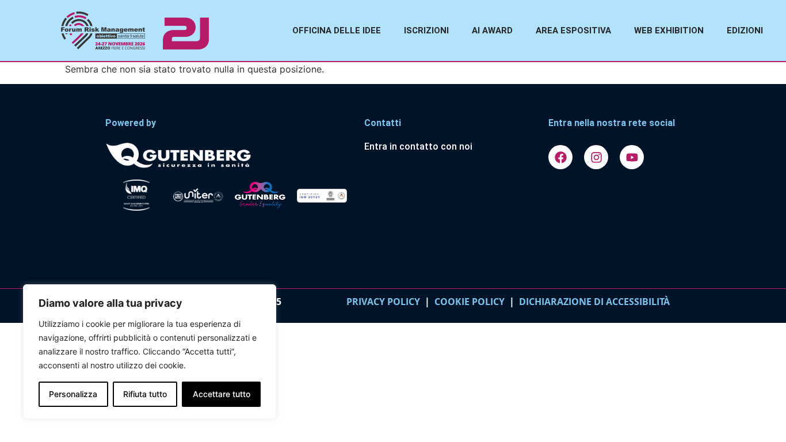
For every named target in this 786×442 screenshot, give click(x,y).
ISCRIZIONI (426, 30)
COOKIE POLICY (469, 301)
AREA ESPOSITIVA (573, 30)
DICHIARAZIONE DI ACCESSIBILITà (592, 301)
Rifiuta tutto (145, 394)
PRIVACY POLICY (383, 301)
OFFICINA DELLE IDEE (336, 30)
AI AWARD (492, 30)
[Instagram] (596, 157)
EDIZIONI (745, 30)
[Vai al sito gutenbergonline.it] (229, 154)
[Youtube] (632, 157)
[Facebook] (560, 157)
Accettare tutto (221, 394)
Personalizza (73, 394)
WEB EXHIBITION (669, 30)
